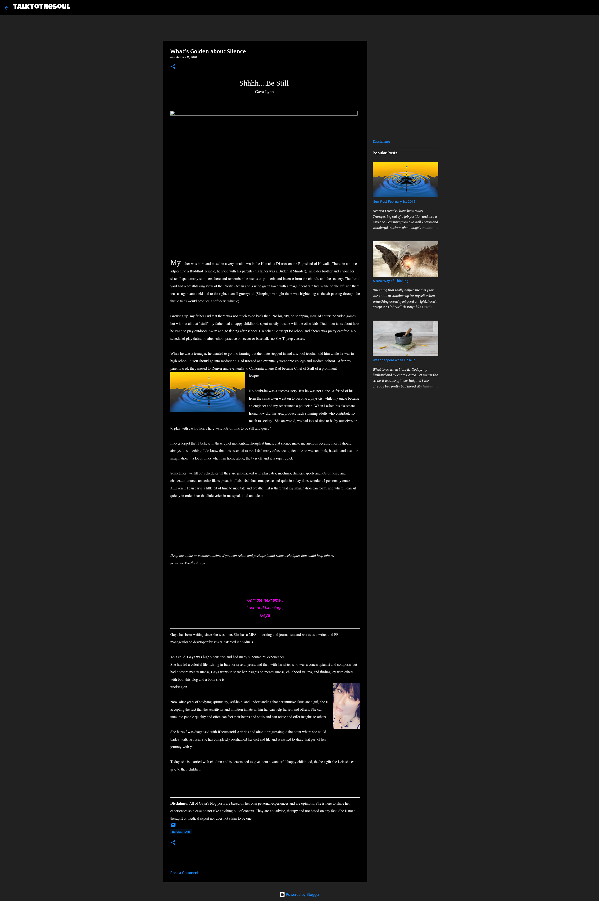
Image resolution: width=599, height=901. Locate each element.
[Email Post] (173, 826)
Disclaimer (381, 141)
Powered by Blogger (302, 894)
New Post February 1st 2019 (394, 201)
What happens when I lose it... (395, 360)
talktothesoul (41, 7)
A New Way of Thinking (391, 281)
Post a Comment (184, 873)
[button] (173, 67)
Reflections (181, 831)
